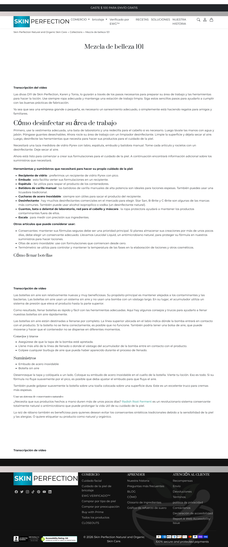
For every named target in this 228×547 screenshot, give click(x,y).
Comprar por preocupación (100, 506)
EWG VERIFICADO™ (96, 495)
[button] (80, 19)
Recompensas (183, 480)
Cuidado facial (92, 480)
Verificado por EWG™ (119, 21)
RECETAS (142, 19)
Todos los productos (95, 517)
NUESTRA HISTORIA (179, 21)
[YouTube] (44, 491)
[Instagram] (27, 491)
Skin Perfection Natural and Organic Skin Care (40, 32)
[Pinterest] (38, 491)
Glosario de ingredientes (144, 502)
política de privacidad (188, 502)
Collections (76, 32)
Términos (179, 497)
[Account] (204, 19)
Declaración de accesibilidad (193, 513)
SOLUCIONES (160, 19)
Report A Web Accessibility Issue (191, 521)
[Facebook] (16, 491)
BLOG (131, 491)
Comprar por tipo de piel (99, 501)
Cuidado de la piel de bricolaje (96, 488)
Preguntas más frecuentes (145, 486)
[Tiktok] (33, 491)
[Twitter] (22, 491)
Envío (177, 486)
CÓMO (131, 497)
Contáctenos (181, 508)
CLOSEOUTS (90, 523)
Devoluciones (182, 491)
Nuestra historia (138, 480)
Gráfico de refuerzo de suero (146, 508)
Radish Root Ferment (137, 401)
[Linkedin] (50, 491)
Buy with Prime (93, 512)
